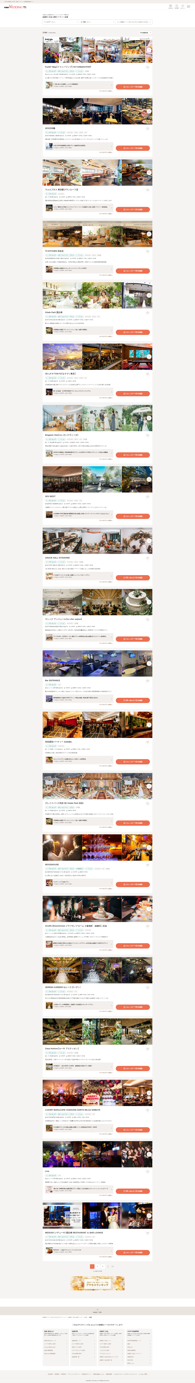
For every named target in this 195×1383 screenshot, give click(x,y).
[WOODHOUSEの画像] (97, 847)
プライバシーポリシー (74, 1374)
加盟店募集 (109, 1374)
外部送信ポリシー (86, 1374)
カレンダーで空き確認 (134, 87)
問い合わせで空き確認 (134, 577)
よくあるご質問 (143, 1374)
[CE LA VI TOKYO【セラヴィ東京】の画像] (97, 357)
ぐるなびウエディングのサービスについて (125, 1374)
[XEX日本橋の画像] (97, 111)
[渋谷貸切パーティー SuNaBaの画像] (97, 725)
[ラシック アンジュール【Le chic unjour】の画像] (97, 602)
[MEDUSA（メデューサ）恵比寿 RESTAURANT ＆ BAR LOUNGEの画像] (97, 1215)
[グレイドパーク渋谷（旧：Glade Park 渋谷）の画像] (97, 786)
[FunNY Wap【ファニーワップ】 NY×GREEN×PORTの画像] (97, 50)
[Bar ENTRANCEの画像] (97, 663)
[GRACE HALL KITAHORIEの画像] (97, 541)
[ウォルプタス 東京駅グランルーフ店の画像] (97, 172)
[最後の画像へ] (149, 49)
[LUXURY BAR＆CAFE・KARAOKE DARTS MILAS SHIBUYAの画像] (97, 1093)
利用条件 (63, 1374)
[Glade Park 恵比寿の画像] (97, 295)
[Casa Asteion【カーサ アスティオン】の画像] (97, 1031)
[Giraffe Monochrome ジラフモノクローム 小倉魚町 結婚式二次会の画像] (97, 909)
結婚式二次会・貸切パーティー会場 (77, 1317)
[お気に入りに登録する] (147, 67)
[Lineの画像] (97, 1154)
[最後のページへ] (112, 1266)
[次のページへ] (108, 1266)
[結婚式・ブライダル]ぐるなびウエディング (54, 1317)
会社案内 (50, 1374)
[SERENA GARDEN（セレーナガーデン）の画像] (97, 970)
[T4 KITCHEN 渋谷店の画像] (97, 234)
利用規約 (57, 1374)
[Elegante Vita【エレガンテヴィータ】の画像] (97, 418)
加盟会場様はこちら (98, 1374)
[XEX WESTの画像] (97, 479)
